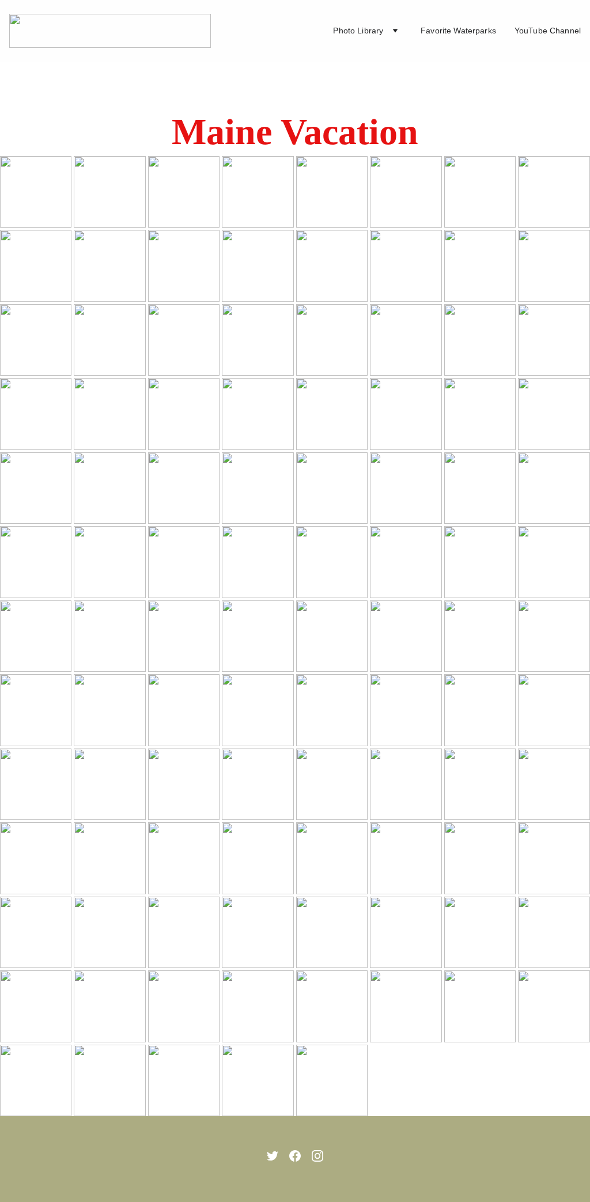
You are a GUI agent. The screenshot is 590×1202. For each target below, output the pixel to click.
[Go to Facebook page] (295, 1156)
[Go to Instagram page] (317, 1156)
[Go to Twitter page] (272, 1156)
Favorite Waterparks (458, 30)
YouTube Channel (548, 30)
